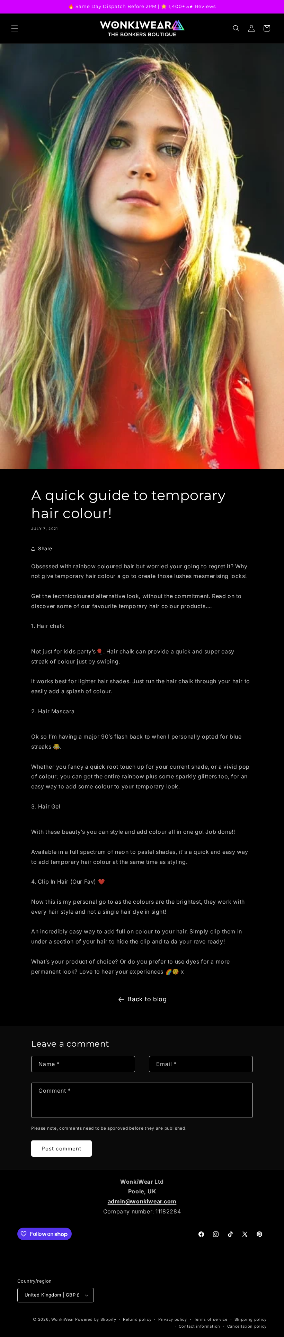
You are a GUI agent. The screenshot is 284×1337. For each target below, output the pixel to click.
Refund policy (137, 1319)
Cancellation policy (247, 1326)
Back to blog (147, 999)
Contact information (199, 1326)
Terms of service (211, 1319)
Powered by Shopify (95, 1319)
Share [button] (45, 548)
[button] (14, 28)
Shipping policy (250, 1319)
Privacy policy (172, 1319)
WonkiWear (62, 1319)
